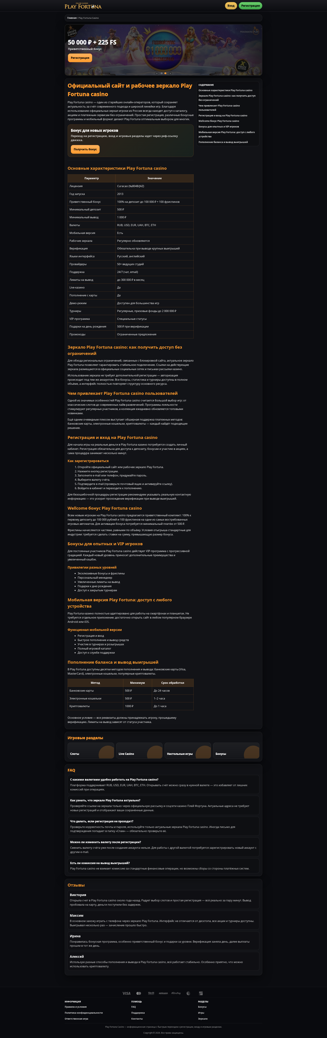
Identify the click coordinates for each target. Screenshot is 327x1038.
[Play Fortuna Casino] (83, 6)
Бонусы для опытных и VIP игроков (219, 126)
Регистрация (250, 5)
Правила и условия (76, 1006)
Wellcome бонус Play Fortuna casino (219, 121)
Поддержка (138, 1012)
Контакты (137, 1018)
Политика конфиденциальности (84, 1012)
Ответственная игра (76, 1018)
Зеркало (203, 1018)
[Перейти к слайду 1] (162, 73)
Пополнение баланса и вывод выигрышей (223, 142)
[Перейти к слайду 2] (165, 73)
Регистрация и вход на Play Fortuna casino (223, 115)
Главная (72, 17)
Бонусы (202, 1006)
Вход (231, 5)
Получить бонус (85, 149)
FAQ (133, 1006)
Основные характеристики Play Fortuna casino (225, 90)
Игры (201, 1012)
